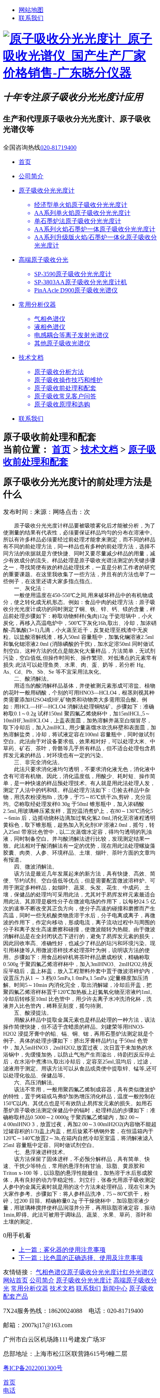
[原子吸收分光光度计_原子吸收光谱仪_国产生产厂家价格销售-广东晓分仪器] (80, 73)
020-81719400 (58, 147)
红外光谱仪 (138, 1272)
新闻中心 (115, 1288)
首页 (61, 449)
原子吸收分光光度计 (95, 1272)
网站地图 (31, 10)
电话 (9, 1390)
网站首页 (15, 1280)
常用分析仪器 (29, 1288)
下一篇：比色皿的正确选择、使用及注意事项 (81, 1258)
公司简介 (42, 1280)
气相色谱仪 (51, 1272)
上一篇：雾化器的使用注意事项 (62, 1249)
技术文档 (99, 449)
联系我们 (31, 18)
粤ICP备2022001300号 (33, 1368)
